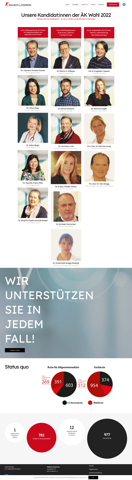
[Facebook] (124, 5)
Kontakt (91, 466)
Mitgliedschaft (93, 469)
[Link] (18, 4)
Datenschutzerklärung (95, 473)
